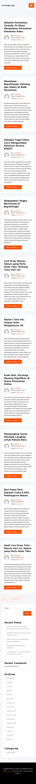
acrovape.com (8, 5)
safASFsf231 (17, 36)
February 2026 (11, 703)
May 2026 (9, 690)
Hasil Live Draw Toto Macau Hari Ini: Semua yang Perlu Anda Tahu (17, 548)
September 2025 (11, 723)
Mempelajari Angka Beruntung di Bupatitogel (15, 203)
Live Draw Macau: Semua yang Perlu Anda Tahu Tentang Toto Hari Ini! (16, 265)
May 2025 (9, 739)
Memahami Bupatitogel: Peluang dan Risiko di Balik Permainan (17, 85)
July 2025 (9, 731)
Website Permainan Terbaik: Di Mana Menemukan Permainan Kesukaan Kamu (18, 27)
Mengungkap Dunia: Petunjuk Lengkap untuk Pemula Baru (16, 436)
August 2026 (10, 678)
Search (7, 608)
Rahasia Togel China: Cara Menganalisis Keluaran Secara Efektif (17, 144)
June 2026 (10, 686)
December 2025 (11, 711)
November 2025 (11, 715)
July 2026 (9, 682)
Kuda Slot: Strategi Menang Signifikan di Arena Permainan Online (16, 379)
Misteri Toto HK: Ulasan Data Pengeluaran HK (14, 322)
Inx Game (10, 771)
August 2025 (10, 727)
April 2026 (9, 694)
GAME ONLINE (19, 39)
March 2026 (10, 698)
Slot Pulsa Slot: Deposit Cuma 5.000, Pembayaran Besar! (17, 492)
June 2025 (10, 735)
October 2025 (11, 719)
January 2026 (10, 707)
